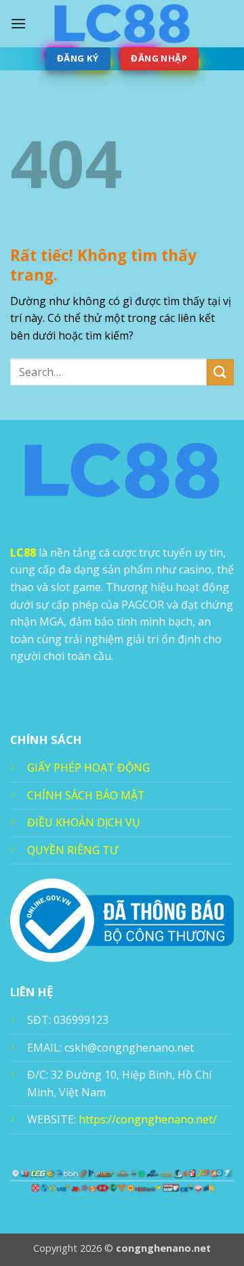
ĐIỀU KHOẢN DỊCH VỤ (83, 822)
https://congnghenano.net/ (148, 1119)
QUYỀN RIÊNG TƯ (72, 850)
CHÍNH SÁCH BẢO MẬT (86, 795)
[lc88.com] (122, 23)
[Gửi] (220, 372)
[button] (18, 23)
